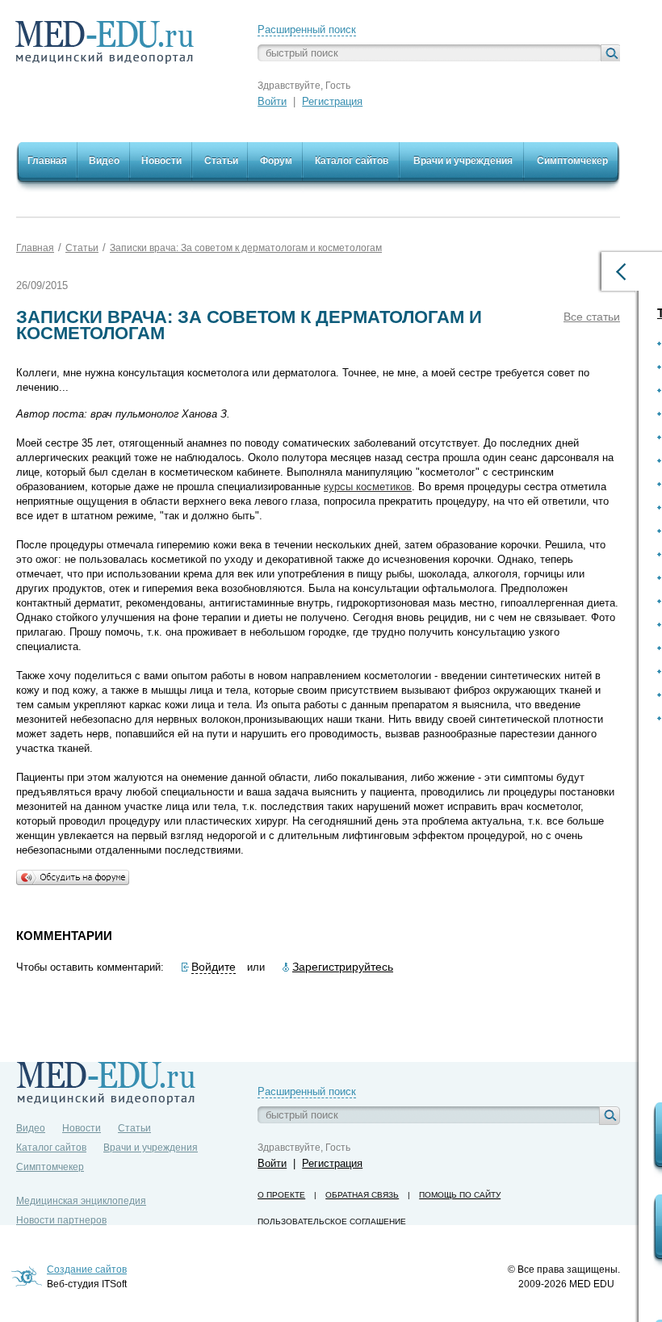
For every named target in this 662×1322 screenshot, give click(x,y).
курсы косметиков (368, 487)
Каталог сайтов (51, 1147)
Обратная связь (362, 1194)
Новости (81, 1128)
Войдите (213, 966)
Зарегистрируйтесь (342, 966)
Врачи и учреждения (150, 1147)
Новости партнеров (61, 1220)
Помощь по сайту (460, 1194)
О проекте (281, 1194)
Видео (30, 1128)
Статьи (81, 248)
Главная (35, 248)
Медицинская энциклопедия (81, 1201)
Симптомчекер (50, 1167)
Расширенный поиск (307, 29)
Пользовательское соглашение (332, 1221)
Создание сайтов (87, 1269)
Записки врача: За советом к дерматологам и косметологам (246, 248)
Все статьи (592, 316)
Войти (272, 101)
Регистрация (332, 101)
